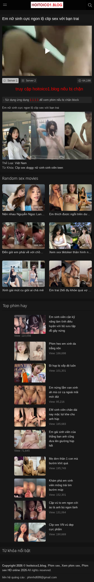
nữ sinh (40, 167)
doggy (30, 167)
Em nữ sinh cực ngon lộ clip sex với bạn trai (40, 19)
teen (60, 167)
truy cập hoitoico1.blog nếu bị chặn (49, 88)
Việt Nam (21, 163)
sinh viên (51, 167)
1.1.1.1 (34, 99)
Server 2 (30, 80)
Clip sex (20, 167)
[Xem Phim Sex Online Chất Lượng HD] (47, 6)
